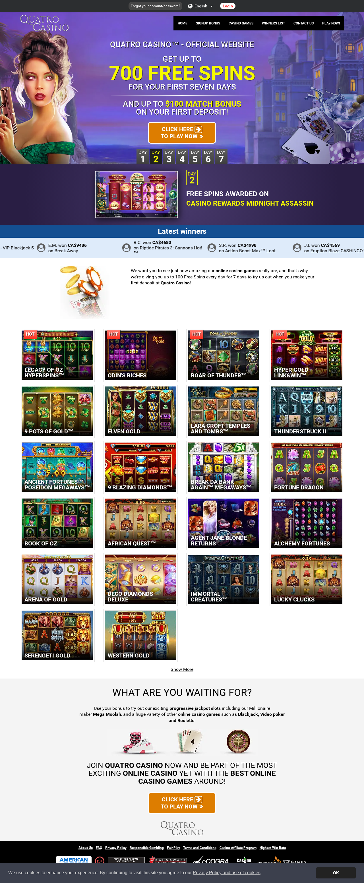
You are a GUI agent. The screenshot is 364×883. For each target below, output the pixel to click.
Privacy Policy (116, 848)
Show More (182, 669)
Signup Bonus (208, 23)
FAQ (99, 848)
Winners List (273, 23)
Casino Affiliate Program (238, 848)
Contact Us (303, 23)
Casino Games (241, 23)
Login (228, 6)
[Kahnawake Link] (169, 861)
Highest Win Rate (273, 848)
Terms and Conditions (199, 848)
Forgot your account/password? (155, 6)
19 (98, 861)
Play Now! (331, 23)
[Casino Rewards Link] (244, 861)
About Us (85, 848)
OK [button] (336, 872)
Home (182, 23)
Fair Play (173, 848)
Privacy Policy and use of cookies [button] (226, 872)
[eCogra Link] (212, 861)
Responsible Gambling (147, 848)
